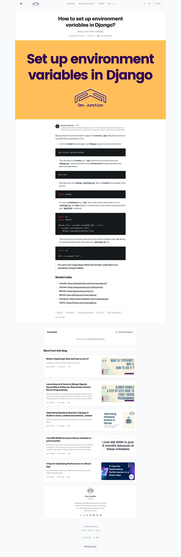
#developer (70, 312)
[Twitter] (80, 515)
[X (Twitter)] (75, 125)
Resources (71, 3)
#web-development (114, 312)
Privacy (91, 530)
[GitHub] (87, 515)
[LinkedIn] (78, 125)
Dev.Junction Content (86, 3)
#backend (100, 312)
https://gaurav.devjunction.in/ (80, 291)
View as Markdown (106, 36)
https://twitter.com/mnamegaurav (81, 302)
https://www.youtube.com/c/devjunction (85, 287)
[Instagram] (84, 515)
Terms (97, 530)
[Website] (97, 515)
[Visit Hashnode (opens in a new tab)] (90, 546)
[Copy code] (123, 150)
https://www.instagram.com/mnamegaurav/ (89, 299)
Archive (84, 530)
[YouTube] (94, 515)
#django (60, 312)
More (109, 3)
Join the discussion (126, 332)
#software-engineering (85, 312)
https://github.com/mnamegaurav (81, 295)
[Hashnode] (101, 515)
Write (158, 3)
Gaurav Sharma (67, 125)
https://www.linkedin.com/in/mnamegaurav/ (87, 283)
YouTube (101, 3)
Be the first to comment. (97, 339)
